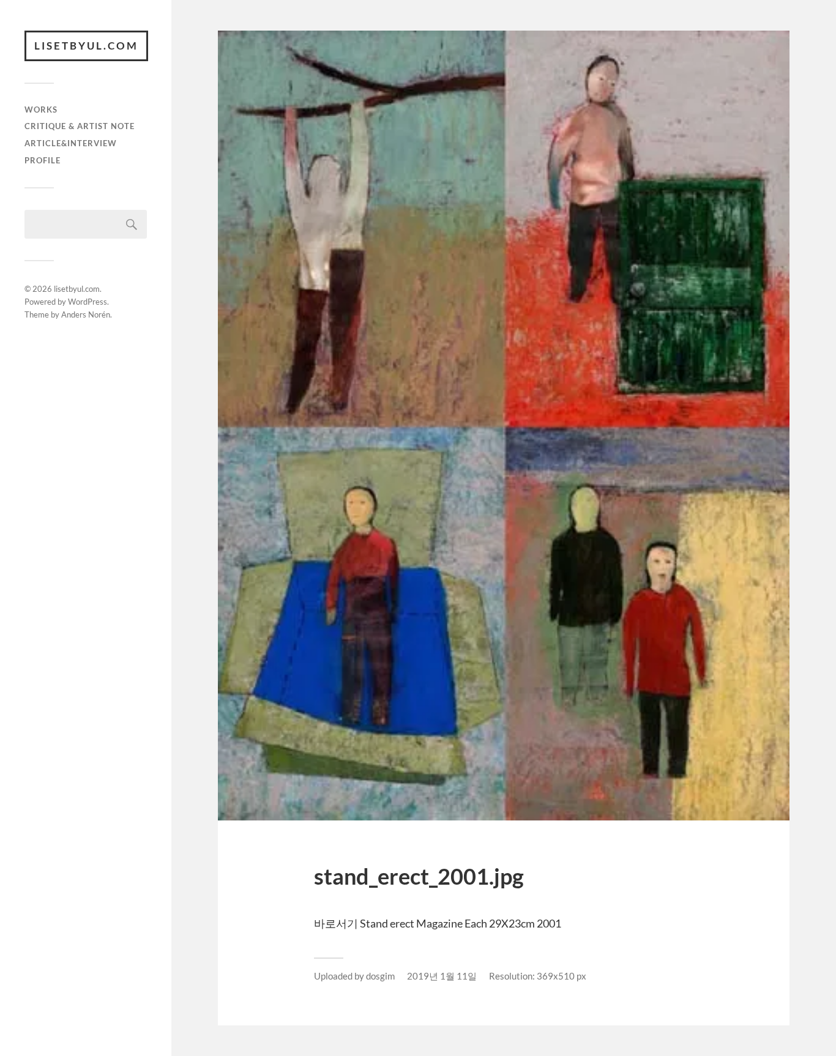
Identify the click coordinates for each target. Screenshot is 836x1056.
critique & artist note (79, 126)
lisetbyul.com (86, 45)
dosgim (380, 975)
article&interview (70, 143)
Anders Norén (85, 314)
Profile (42, 160)
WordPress (87, 302)
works (41, 109)
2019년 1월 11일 (442, 975)
